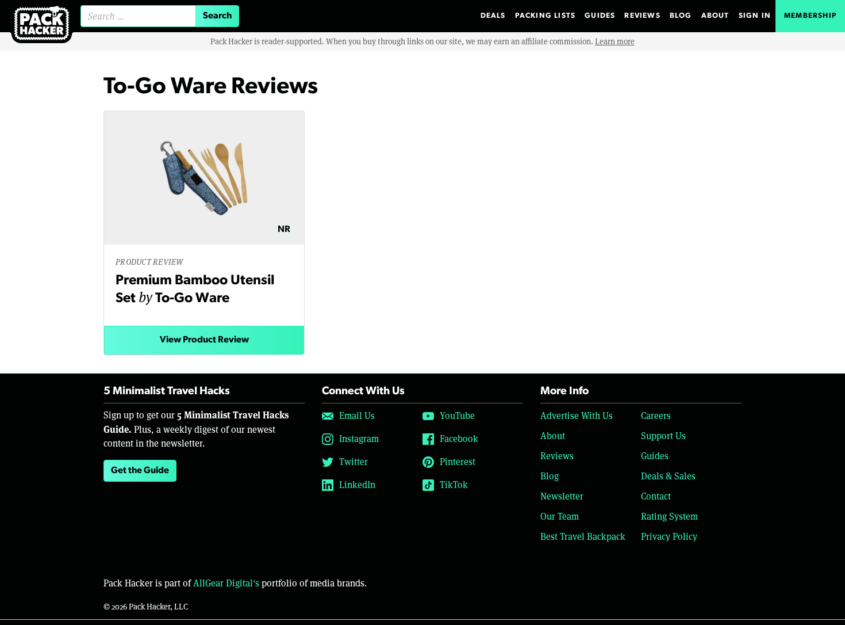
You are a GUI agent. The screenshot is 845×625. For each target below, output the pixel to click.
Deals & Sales (668, 476)
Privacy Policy (669, 537)
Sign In (755, 16)
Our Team (559, 516)
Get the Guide (140, 470)
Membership (810, 16)
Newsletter (561, 496)
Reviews (642, 16)
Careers (656, 416)
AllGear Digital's (226, 583)
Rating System (669, 516)
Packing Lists (545, 16)
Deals (493, 16)
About (715, 16)
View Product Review (204, 340)
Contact (656, 496)
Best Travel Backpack (582, 537)
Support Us (663, 436)
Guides (600, 16)
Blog (681, 16)
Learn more (615, 41)
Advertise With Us (576, 416)
